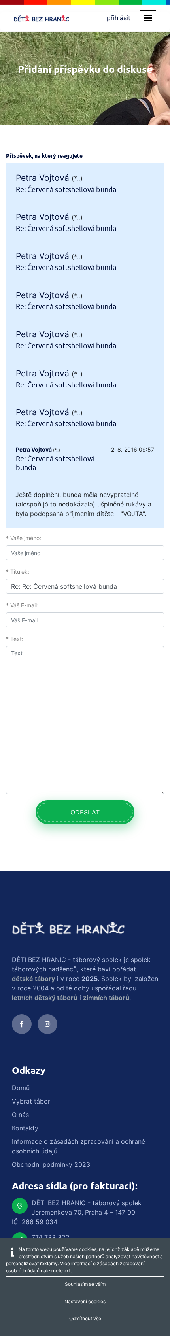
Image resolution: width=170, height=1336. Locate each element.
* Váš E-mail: (22, 605)
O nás (20, 1115)
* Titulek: (17, 571)
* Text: (14, 638)
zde (68, 1271)
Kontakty (25, 1128)
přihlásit (118, 18)
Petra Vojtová (42, 178)
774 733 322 (51, 1237)
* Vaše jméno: (23, 538)
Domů (21, 1088)
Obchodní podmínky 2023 (51, 1164)
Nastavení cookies (85, 1301)
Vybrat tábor (31, 1101)
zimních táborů (106, 998)
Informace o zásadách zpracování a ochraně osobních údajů (78, 1146)
